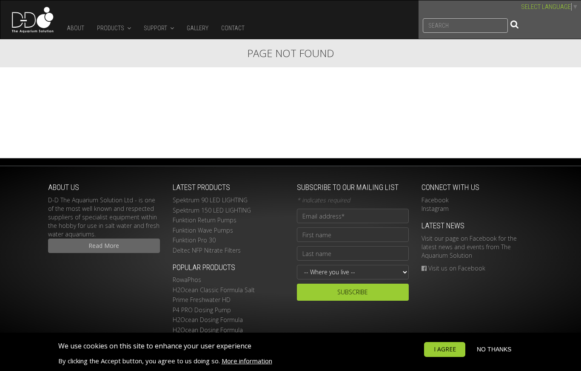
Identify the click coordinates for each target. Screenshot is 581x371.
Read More (103, 246)
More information (247, 361)
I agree (445, 349)
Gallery (197, 28)
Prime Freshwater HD (202, 300)
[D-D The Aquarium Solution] (30, 19)
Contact (233, 28)
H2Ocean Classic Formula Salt (214, 290)
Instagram (435, 208)
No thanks (494, 349)
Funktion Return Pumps (204, 220)
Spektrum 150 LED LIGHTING (212, 210)
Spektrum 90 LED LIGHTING (210, 200)
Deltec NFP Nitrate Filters (207, 250)
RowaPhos (187, 280)
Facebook (435, 200)
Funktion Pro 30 (194, 240)
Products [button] (111, 28)
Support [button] (156, 28)
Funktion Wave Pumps (203, 230)
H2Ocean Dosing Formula (208, 320)
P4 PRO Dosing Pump (202, 310)
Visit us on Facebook (456, 268)
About (75, 28)
